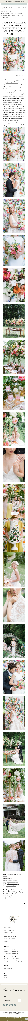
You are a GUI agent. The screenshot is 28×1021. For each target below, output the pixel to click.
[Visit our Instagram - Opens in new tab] (4, 1005)
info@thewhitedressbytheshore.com (13, 942)
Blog (9, 11)
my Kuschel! (6, 114)
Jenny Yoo (15, 116)
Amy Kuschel (10, 874)
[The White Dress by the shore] (9, 8)
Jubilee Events (21, 890)
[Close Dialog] (1, 1019)
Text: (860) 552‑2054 (10, 938)
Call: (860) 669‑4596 (10, 936)
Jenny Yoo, (16, 874)
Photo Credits (8, 970)
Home (3, 11)
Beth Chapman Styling (17, 892)
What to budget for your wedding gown (14, 1)
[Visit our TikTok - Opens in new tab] (7, 1005)
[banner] (14, 919)
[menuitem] (19, 7)
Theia (16, 118)
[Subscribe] (19, 1000)
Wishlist (6, 976)
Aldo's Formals (15, 894)
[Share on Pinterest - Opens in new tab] (22, 903)
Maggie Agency (11, 896)
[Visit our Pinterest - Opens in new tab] (10, 1005)
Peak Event (9, 888)
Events (6, 974)
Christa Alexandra (12, 880)
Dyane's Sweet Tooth (11, 886)
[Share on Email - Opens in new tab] (24, 903)
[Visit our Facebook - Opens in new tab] (12, 1005)
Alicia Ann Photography (12, 882)
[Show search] (23, 7)
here (21, 1020)
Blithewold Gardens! (12, 83)
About (5, 972)
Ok (26, 1018)
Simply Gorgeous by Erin (13, 897)
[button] (19, 7)
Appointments (8, 968)
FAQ (5, 977)
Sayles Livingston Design (13, 884)
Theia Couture (9, 878)
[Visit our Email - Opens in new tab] (15, 1005)
